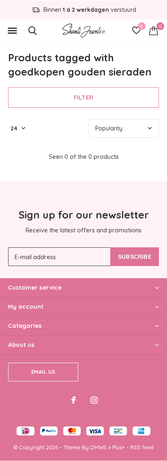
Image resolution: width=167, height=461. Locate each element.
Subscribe (134, 256)
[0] (153, 30)
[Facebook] (73, 400)
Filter (83, 97)
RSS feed (142, 447)
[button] (12, 31)
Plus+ (118, 447)
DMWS (98, 447)
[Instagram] (94, 400)
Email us (43, 371)
